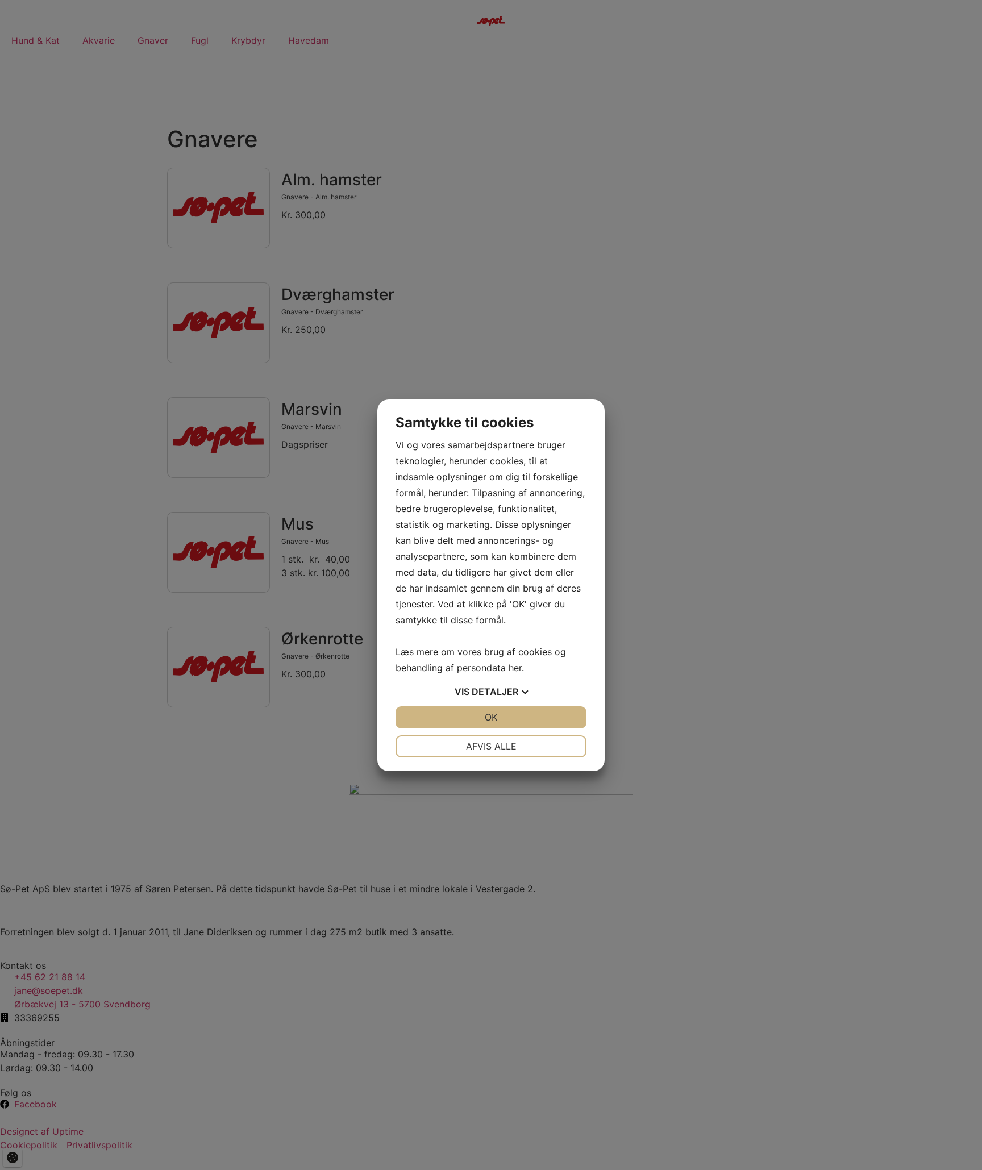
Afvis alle (491, 746)
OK (491, 717)
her (515, 667)
